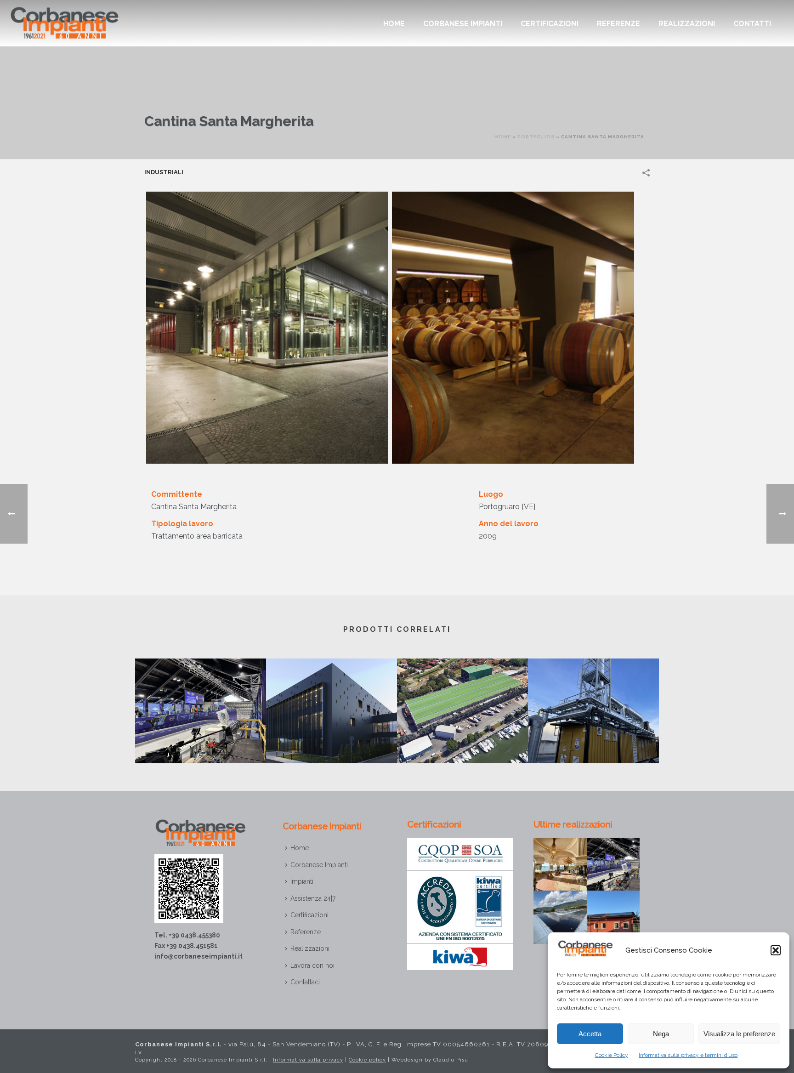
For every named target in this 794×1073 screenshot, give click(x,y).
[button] (775, 950)
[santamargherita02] (267, 328)
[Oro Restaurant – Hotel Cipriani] (571, 860)
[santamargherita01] (513, 328)
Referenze (618, 23)
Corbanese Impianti (462, 23)
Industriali (163, 172)
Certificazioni (549, 23)
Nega (661, 1034)
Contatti (752, 23)
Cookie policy (367, 1060)
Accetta (589, 1034)
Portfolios (536, 136)
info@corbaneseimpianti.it (198, 956)
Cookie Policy (611, 1055)
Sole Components (593, 739)
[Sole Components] (593, 695)
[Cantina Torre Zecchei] (571, 913)
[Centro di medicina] (331, 695)
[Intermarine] (462, 695)
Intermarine (462, 739)
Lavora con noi (312, 965)
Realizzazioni (686, 23)
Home (394, 23)
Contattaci (305, 982)
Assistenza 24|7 (312, 898)
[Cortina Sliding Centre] (200, 695)
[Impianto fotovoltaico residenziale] (624, 913)
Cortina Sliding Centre (201, 739)
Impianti (301, 881)
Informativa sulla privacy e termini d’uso (688, 1055)
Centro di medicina (331, 739)
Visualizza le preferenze (739, 1034)
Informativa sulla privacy (308, 1060)
